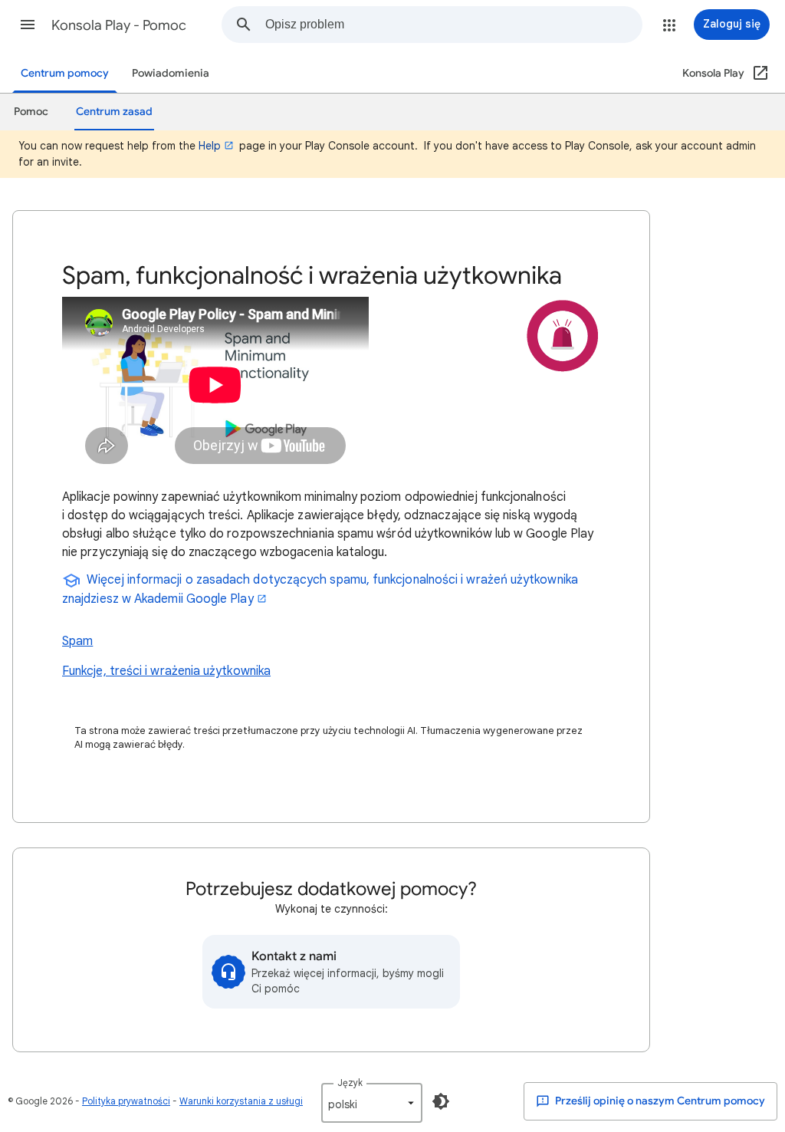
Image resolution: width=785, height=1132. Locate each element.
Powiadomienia (170, 73)
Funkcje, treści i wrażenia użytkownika (166, 671)
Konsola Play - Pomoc (118, 25)
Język (350, 1082)
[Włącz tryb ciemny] (440, 1101)
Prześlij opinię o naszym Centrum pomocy (659, 1100)
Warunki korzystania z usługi (241, 1101)
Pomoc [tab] (31, 111)
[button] (27, 24)
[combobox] (453, 24)
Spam (77, 641)
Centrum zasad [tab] (114, 111)
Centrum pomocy (65, 73)
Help (210, 146)
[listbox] (371, 1103)
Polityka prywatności (126, 1101)
